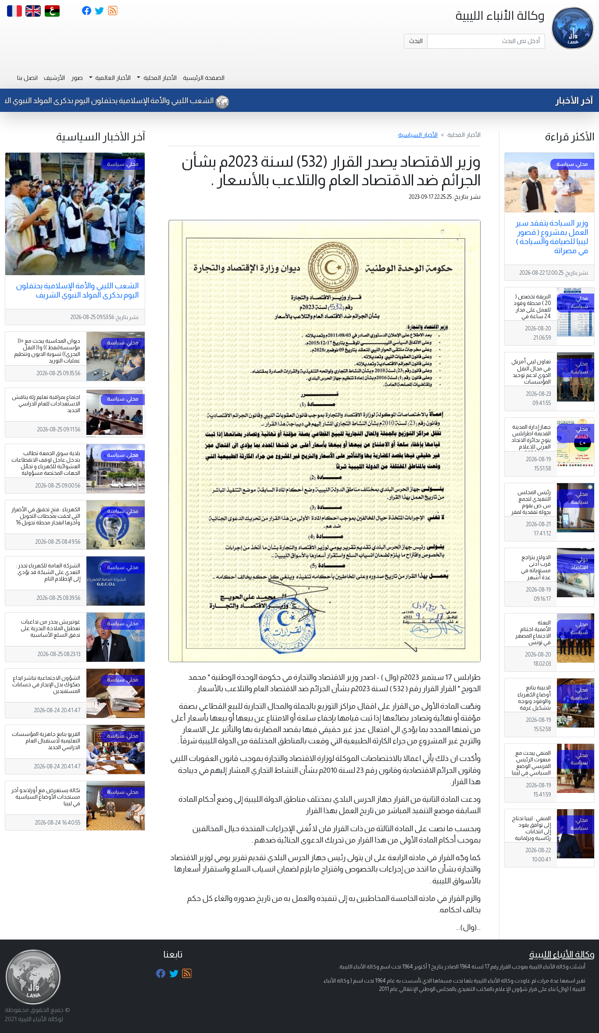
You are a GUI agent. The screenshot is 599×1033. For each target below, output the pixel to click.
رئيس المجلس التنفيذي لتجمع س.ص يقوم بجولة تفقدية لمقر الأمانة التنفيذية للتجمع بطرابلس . (531, 509)
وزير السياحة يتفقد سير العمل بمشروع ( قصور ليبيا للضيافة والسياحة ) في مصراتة (551, 237)
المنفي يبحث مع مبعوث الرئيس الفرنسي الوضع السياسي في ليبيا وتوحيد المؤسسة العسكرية (531, 769)
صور (77, 77)
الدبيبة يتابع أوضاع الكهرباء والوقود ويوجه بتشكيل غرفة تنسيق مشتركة (533, 701)
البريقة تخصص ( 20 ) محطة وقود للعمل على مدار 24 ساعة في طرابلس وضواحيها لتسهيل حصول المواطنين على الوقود (532, 323)
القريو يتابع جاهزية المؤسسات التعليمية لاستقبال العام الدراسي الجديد (46, 740)
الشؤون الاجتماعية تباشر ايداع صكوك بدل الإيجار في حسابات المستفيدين (46, 684)
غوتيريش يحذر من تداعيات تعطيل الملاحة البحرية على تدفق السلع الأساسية (50, 628)
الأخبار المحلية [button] (159, 77)
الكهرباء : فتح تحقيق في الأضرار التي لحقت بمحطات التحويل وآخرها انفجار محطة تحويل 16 (45, 516)
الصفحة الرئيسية (204, 77)
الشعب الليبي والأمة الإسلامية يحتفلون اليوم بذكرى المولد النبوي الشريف (136, 100)
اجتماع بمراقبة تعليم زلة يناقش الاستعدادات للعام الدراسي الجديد (46, 403)
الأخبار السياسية (418, 134)
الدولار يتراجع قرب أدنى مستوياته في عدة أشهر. (536, 567)
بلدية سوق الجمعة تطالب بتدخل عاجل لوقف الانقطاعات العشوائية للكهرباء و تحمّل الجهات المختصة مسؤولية (45, 463)
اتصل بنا (27, 77)
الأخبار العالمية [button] (112, 77)
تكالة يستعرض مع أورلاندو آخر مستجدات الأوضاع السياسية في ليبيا (45, 797)
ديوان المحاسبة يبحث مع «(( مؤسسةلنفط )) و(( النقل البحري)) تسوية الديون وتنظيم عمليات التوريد (47, 351)
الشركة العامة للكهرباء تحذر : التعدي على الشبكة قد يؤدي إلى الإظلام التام (48, 572)
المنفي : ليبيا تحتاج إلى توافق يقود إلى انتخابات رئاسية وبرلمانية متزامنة (531, 831)
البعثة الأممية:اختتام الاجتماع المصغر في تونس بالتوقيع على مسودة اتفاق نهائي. (533, 643)
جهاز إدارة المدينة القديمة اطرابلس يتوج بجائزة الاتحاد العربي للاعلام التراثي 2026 (531, 440)
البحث (416, 41)
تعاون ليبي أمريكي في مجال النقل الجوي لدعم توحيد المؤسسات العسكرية (531, 375)
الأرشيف (54, 77)
